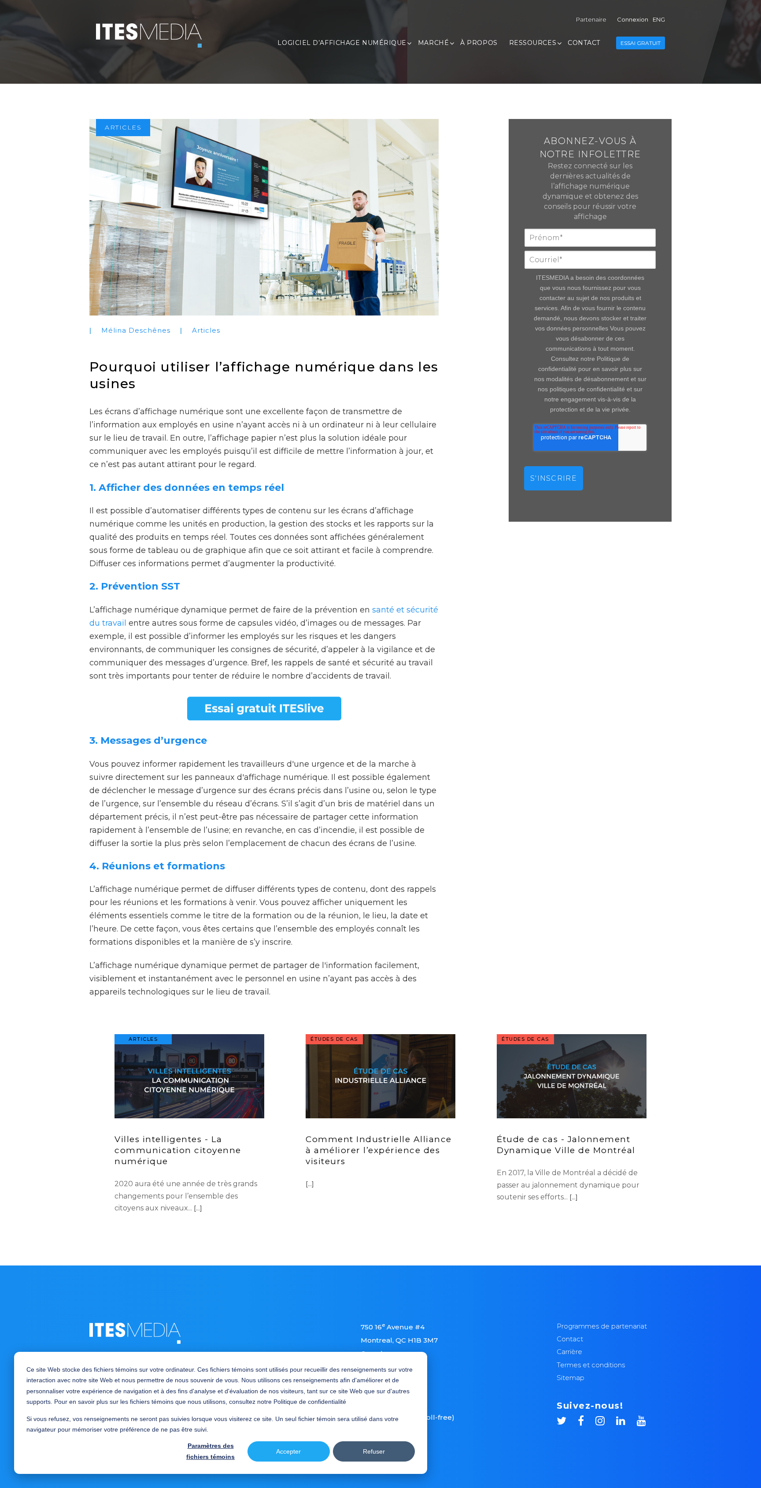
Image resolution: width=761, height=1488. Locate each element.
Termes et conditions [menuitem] (591, 1365)
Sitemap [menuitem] (570, 1377)
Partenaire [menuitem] (591, 19)
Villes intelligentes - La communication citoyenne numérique (178, 1150)
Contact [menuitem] (584, 43)
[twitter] (567, 1419)
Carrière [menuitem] (569, 1351)
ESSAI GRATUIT (641, 43)
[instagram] (605, 1419)
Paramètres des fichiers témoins (210, 1451)
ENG (659, 19)
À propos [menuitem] (478, 43)
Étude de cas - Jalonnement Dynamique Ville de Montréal (566, 1144)
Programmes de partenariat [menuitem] (602, 1326)
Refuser (374, 1451)
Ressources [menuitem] (533, 43)
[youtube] (641, 1419)
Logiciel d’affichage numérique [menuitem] (341, 43)
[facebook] (586, 1419)
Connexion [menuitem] (632, 19)
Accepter (288, 1451)
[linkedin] (626, 1419)
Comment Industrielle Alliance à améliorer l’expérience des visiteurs (379, 1150)
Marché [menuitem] (433, 43)
